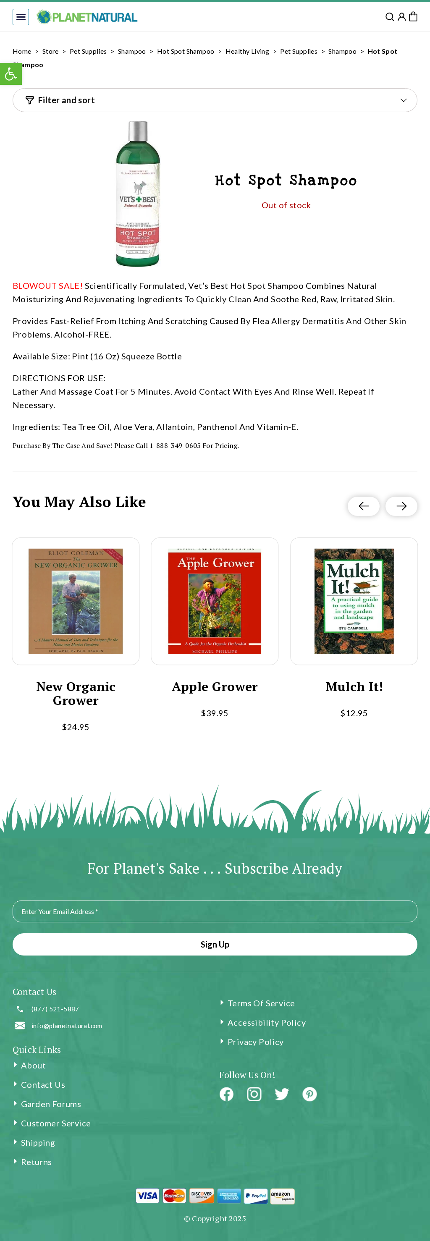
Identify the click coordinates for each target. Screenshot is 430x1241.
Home (22, 51)
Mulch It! (354, 687)
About (33, 1065)
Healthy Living (247, 51)
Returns (36, 1162)
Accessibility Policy (267, 1022)
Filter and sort (66, 100)
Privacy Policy (256, 1042)
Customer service (56, 1123)
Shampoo (132, 51)
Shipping (38, 1142)
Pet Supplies (88, 51)
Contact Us (43, 1084)
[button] (21, 17)
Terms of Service (261, 1003)
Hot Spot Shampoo (185, 51)
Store (50, 51)
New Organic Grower (75, 693)
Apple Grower (215, 687)
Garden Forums (51, 1104)
